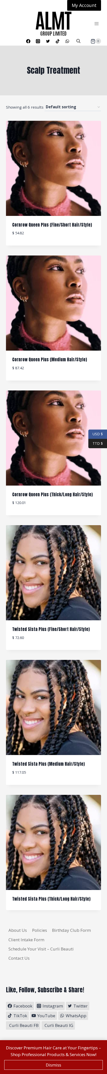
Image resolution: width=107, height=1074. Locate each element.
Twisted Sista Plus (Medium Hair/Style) (48, 764)
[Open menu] (96, 24)
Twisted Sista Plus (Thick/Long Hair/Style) (51, 899)
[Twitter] (48, 41)
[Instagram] (38, 41)
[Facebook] (28, 41)
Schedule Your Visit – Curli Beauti (41, 949)
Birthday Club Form (71, 930)
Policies (39, 930)
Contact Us (19, 958)
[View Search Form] (78, 41)
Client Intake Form (26, 940)
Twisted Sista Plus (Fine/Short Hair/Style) (51, 629)
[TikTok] (57, 41)
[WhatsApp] (67, 41)
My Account (84, 5)
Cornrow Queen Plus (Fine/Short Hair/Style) (52, 225)
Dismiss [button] (53, 1065)
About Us (17, 930)
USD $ (97, 434)
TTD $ (95, 443)
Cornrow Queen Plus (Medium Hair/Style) (49, 359)
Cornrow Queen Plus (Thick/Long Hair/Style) (52, 494)
